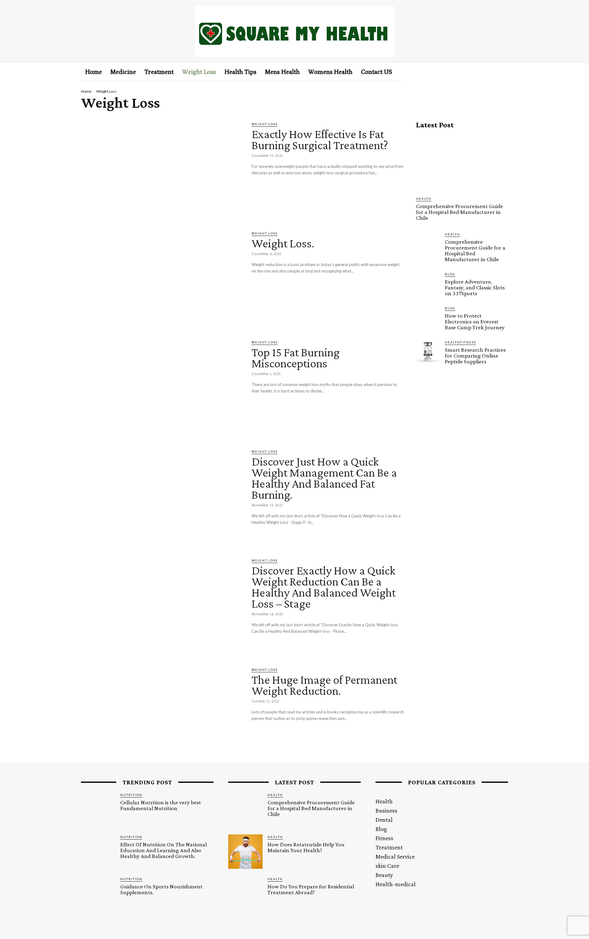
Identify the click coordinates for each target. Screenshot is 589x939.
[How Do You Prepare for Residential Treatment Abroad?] (245, 893)
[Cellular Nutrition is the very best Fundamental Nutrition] (98, 809)
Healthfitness (460, 342)
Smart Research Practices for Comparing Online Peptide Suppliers (475, 355)
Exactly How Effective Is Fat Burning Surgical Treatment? (320, 139)
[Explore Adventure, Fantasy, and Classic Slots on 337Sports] (428, 284)
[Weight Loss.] (161, 277)
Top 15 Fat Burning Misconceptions (296, 357)
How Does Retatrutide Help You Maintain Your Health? (306, 847)
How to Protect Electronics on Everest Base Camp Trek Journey (475, 321)
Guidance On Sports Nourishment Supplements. (161, 889)
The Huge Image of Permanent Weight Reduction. (324, 685)
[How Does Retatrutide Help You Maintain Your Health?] (245, 851)
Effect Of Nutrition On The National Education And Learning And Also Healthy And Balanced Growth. (163, 850)
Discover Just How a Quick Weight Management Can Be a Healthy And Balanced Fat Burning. (324, 477)
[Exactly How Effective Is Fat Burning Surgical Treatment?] (161, 168)
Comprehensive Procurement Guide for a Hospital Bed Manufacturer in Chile (459, 212)
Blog (450, 274)
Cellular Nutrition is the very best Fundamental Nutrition (160, 805)
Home (86, 91)
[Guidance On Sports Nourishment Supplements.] (98, 893)
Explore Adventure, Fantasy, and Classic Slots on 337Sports (475, 287)
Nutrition (131, 795)
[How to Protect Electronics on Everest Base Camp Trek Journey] (428, 318)
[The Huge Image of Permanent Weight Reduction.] (161, 714)
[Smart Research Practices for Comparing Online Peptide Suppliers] (428, 352)
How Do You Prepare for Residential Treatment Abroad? (311, 889)
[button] (493, 71)
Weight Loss (265, 124)
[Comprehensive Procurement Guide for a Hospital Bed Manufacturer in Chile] (462, 162)
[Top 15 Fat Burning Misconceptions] (161, 386)
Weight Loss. (283, 243)
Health (423, 198)
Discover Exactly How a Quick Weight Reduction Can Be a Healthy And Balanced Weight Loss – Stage (324, 586)
